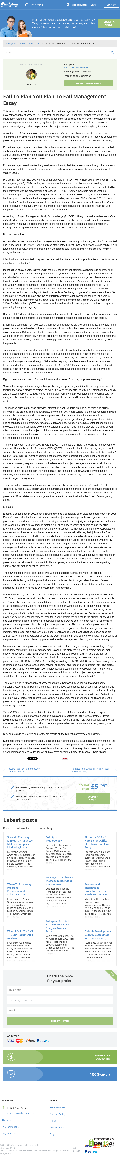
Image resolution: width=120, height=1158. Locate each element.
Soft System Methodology (54, 838)
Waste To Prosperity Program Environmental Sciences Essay (19, 889)
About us (6, 1120)
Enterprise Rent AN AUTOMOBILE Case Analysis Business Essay (57, 926)
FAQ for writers (10, 1133)
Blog (52, 1134)
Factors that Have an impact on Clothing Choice (24, 770)
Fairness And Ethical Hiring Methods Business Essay (90, 770)
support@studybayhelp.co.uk (22, 1113)
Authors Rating (58, 1114)
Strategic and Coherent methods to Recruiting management (59, 881)
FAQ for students (11, 1126)
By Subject (69, 67)
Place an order (57, 1107)
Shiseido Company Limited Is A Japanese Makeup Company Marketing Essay (20, 842)
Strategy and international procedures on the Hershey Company (96, 889)
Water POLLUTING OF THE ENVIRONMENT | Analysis (20, 935)
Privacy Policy (57, 1127)
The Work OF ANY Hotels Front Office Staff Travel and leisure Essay (98, 842)
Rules (53, 1120)
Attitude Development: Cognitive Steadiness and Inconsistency (98, 935)
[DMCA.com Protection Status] (104, 1142)
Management (83, 67)
